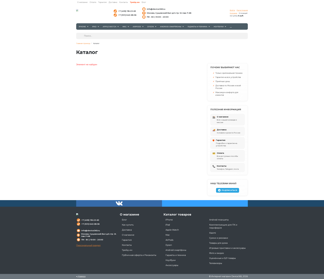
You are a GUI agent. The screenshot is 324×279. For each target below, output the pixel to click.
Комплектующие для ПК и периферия (223, 226)
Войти (232, 10)
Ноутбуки (171, 260)
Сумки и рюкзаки (218, 238)
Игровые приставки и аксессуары (227, 248)
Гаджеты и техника (176, 255)
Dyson (169, 245)
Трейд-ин (135, 2)
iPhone (169, 220)
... (231, 26)
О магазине (82, 2)
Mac (168, 235)
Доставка (113, 2)
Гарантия (102, 2)
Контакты (123, 2)
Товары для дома (218, 243)
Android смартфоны (176, 250)
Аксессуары (172, 265)
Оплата (93, 2)
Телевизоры (215, 263)
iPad (168, 225)
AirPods (169, 240)
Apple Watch (172, 230)
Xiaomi (212, 233)
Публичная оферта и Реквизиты (139, 255)
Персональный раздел (88, 245)
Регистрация (242, 10)
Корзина (233, 13)
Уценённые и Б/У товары (222, 258)
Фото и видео (216, 253)
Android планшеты (219, 220)
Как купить (128, 225)
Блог (144, 2)
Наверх (81, 276)
